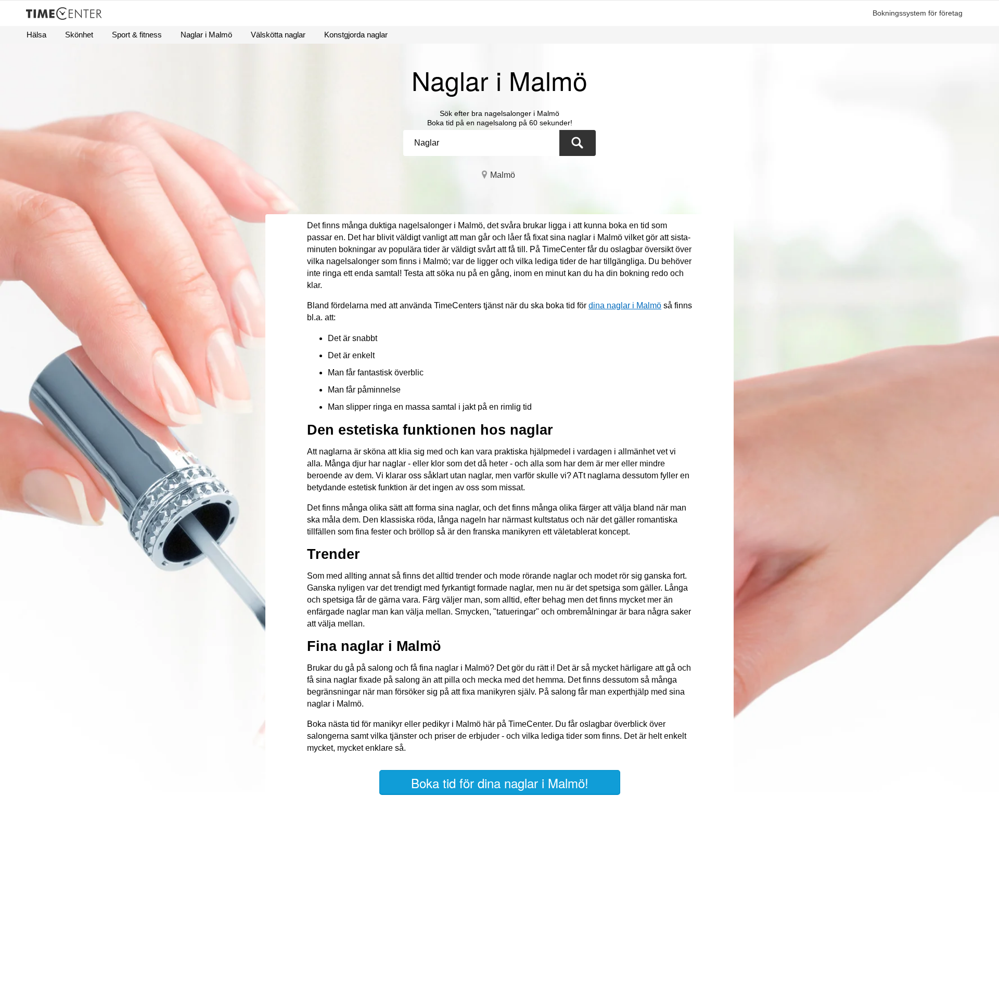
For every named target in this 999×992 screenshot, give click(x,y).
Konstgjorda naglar (356, 34)
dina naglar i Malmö (624, 305)
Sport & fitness (137, 34)
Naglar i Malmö (206, 34)
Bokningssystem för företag (918, 13)
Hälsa (36, 34)
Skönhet (79, 34)
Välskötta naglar (278, 34)
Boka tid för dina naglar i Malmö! (499, 783)
